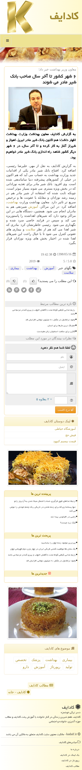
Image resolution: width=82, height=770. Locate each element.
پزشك (35, 660)
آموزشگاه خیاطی (65, 428)
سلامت (30, 229)
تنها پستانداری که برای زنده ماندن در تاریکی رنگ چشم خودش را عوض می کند (43, 509)
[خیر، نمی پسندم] (14, 281)
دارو (26, 667)
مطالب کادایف (39, 685)
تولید (68, 667)
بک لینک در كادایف (69, 755)
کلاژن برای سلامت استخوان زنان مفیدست (56, 331)
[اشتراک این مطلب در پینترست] (16, 289)
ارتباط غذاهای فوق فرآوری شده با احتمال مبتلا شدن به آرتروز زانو (45, 501)
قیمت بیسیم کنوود (64, 441)
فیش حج (70, 435)
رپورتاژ (55, 667)
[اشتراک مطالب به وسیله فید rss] (9, 289)
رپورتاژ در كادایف (70, 760)
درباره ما (75, 749)
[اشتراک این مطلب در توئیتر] (24, 289)
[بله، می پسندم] (33, 281)
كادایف (64, 16)
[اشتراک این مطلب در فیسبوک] (31, 289)
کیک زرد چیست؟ (68, 522)
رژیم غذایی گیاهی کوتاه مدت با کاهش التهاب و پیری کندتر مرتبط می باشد (43, 312)
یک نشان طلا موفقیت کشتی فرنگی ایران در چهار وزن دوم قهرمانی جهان (43, 549)
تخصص (20, 660)
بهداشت (12, 202)
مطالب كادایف (72, 766)
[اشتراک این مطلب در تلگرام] (38, 289)
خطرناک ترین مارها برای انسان (61, 325)
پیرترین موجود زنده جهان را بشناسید (58, 543)
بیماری (14, 268)
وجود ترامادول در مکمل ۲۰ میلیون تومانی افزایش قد (50, 319)
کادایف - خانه (17, 692)
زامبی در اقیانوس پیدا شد (63, 516)
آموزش (33, 206)
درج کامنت (64, 409)
